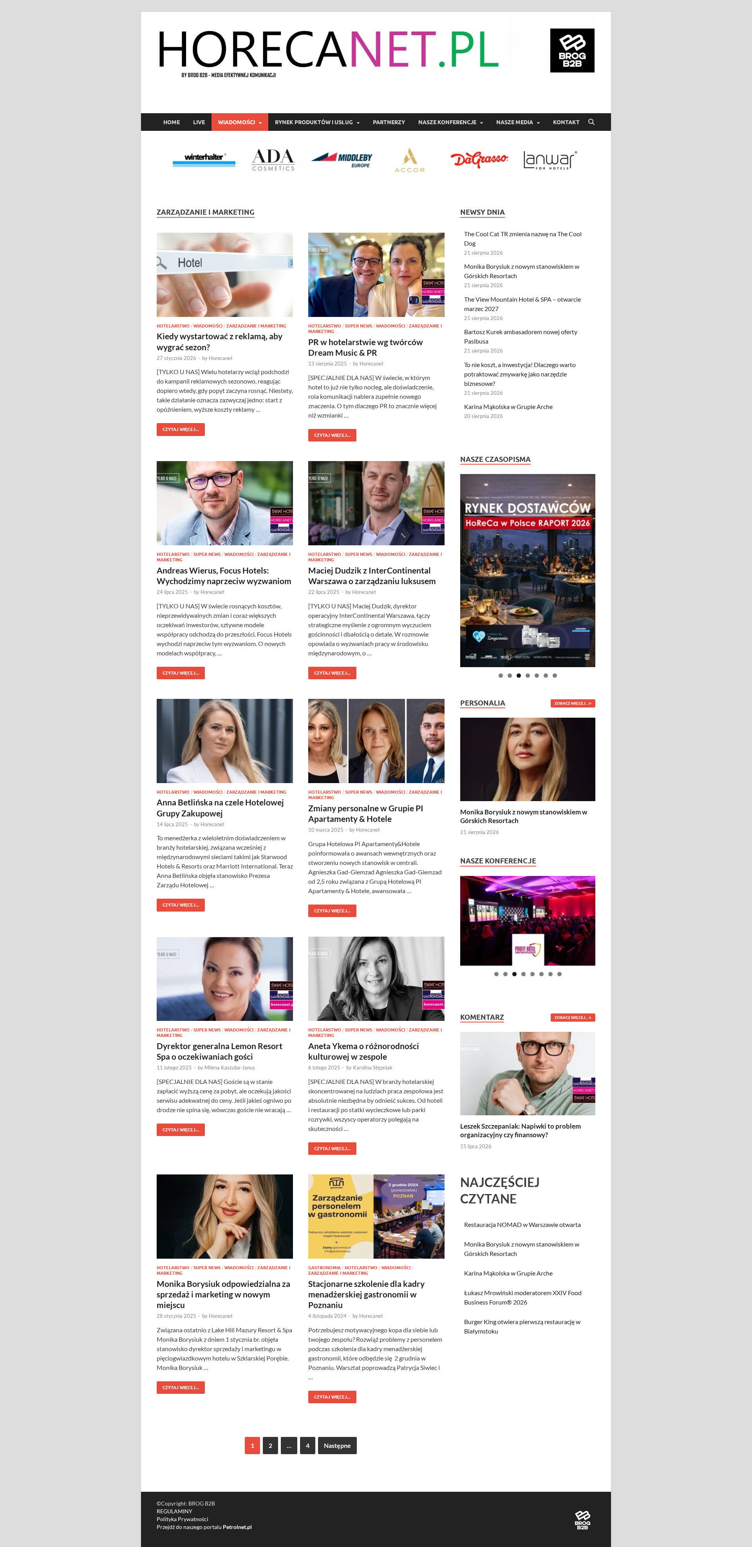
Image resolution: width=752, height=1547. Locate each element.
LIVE (199, 122)
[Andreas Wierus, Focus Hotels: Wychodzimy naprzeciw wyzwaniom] (225, 503)
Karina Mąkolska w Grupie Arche (508, 406)
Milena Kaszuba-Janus (229, 1067)
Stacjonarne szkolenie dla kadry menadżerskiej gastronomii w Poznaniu (366, 1294)
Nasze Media (514, 122)
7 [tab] (555, 675)
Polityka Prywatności (182, 1519)
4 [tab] (528, 675)
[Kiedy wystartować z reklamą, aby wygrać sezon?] (225, 275)
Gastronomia (324, 1267)
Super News (358, 326)
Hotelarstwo (173, 326)
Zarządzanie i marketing (256, 326)
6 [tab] (546, 675)
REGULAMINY (174, 1511)
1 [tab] (501, 675)
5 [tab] (537, 675)
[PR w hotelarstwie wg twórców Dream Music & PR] (376, 275)
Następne (337, 1445)
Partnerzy (389, 122)
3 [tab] (519, 675)
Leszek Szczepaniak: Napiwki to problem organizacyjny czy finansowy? (520, 1130)
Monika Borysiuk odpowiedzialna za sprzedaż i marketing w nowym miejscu (223, 1294)
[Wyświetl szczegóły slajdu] (527, 570)
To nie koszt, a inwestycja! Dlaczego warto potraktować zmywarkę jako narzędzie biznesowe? (520, 374)
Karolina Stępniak (372, 1067)
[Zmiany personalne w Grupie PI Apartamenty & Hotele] (376, 741)
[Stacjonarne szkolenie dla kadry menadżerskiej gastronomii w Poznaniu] (376, 1216)
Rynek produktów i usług (314, 122)
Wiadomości (236, 122)
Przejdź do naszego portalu (204, 1526)
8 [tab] (559, 974)
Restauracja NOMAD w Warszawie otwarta (522, 1224)
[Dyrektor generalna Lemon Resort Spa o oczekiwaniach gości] (225, 979)
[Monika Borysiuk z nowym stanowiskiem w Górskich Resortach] (527, 758)
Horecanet (221, 358)
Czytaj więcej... (178, 427)
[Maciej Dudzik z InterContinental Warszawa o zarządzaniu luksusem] (376, 503)
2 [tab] (510, 675)
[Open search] (591, 122)
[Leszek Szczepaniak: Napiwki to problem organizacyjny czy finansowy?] (527, 1073)
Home (171, 122)
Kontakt (566, 122)
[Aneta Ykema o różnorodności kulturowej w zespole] (376, 979)
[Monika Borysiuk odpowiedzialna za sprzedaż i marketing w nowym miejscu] (225, 1216)
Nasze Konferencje (447, 122)
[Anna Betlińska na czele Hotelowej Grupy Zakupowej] (225, 741)
